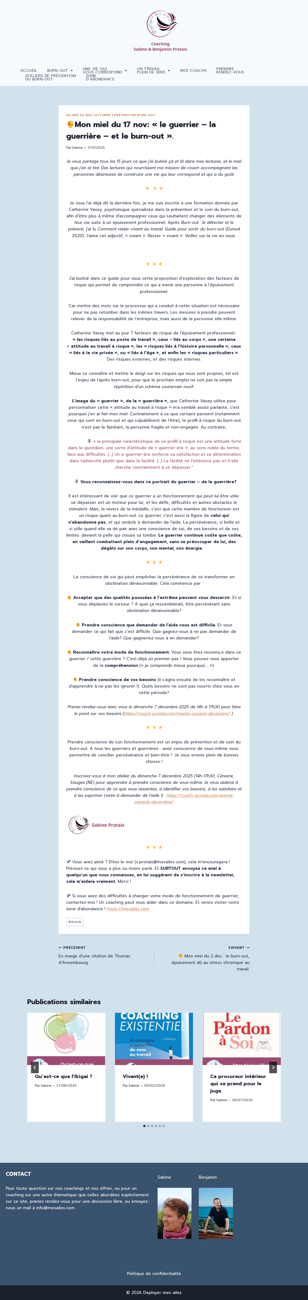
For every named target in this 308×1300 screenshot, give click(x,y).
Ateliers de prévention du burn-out (50, 77)
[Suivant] (273, 1067)
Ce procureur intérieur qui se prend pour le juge (238, 1083)
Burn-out (57, 70)
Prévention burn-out (135, 115)
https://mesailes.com (128, 909)
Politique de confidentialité (154, 1273)
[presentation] (66, 1039)
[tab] (144, 1126)
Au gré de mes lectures (88, 115)
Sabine (77, 147)
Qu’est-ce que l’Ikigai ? (63, 1076)
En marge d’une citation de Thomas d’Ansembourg (94, 955)
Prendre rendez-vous (230, 70)
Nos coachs (193, 70)
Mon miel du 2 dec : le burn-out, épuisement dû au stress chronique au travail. (211, 958)
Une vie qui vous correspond (102, 70)
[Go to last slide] (35, 1067)
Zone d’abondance (100, 77)
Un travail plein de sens (151, 70)
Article (74, 921)
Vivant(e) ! (135, 1076)
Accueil (28, 70)
